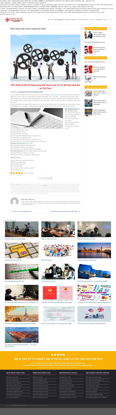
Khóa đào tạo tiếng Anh (65, 388)
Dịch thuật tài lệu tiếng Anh (17, 143)
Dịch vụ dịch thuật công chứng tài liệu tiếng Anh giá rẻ (91, 323)
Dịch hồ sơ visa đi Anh (12, 377)
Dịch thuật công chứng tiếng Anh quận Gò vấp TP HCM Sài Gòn (21, 302)
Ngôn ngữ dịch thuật (37, 185)
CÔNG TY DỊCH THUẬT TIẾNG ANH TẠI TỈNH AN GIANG (99, 34)
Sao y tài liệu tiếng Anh (12, 397)
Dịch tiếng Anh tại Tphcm (27, 185)
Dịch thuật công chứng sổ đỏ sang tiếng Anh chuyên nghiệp (56, 302)
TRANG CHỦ (50, 19)
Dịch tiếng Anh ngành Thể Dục (67, 394)
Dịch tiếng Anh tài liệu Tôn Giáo (67, 397)
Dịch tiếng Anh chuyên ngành (48, 184)
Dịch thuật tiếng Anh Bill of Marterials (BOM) (58, 187)
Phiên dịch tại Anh (37, 377)
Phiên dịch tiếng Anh (70, 19)
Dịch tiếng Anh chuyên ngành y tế (94, 380)
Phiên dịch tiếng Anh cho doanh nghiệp (15, 239)
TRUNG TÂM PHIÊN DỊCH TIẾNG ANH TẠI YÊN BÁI (99, 93)
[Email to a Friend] (45, 178)
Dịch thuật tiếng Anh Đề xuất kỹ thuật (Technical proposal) (26, 188)
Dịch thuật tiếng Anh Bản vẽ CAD (54, 185)
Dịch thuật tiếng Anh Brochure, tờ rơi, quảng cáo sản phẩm (92, 281)
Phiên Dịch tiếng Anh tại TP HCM (86, 239)
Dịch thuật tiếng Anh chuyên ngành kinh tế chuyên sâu (99, 49)
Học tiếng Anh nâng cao (65, 383)
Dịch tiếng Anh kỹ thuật (60, 184)
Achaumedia (34, 405)
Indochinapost (44, 405)
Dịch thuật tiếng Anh (37, 184)
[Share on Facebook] (39, 178)
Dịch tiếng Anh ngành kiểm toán (14, 391)
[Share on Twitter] (42, 178)
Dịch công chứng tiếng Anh (26, 184)
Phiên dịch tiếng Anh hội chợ (40, 385)
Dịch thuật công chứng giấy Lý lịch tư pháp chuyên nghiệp (56, 323)
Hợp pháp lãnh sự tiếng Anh (66, 385)
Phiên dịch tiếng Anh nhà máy (40, 391)
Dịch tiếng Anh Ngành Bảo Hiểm (94, 394)
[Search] (110, 19)
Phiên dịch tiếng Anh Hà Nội (40, 383)
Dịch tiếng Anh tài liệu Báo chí (67, 391)
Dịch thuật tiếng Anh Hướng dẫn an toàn (23, 190)
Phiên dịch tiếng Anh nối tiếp (40, 394)
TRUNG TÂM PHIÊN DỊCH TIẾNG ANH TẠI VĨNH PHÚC (99, 102)
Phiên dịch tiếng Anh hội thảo (49, 239)
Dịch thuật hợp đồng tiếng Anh (14, 385)
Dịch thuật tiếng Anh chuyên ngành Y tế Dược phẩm (64, 211)
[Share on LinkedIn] (51, 178)
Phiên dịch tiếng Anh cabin (40, 380)
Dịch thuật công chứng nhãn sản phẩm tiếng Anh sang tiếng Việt (93, 302)
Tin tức (91, 19)
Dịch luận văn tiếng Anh (12, 380)
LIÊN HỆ (105, 19)
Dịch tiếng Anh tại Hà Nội (15, 185)
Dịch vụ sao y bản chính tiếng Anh (22, 211)
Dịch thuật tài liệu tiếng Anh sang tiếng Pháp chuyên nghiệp (20, 323)
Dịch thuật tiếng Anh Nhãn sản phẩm (41, 191)
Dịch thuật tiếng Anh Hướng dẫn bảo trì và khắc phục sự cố (45, 190)
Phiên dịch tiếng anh (46, 260)
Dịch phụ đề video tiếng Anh (13, 383)
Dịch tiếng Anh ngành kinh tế (13, 394)
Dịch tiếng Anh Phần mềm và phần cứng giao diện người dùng (34, 193)
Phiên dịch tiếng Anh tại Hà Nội (13, 260)
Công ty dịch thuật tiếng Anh (48, 281)
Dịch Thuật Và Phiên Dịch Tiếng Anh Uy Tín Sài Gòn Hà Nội (58, 358)
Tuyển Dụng (98, 19)
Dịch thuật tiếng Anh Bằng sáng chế (69, 185)
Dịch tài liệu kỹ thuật (71, 109)
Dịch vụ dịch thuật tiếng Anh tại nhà (95, 42)
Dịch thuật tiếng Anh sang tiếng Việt (14, 281)
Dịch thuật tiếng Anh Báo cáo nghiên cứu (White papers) (36, 187)
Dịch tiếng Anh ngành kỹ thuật (72, 184)
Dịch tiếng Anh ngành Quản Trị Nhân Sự (96, 397)
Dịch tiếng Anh (59, 19)
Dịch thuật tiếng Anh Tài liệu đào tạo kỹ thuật (59, 191)
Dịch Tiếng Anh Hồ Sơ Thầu (96, 28)
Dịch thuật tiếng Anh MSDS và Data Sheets (24, 191)
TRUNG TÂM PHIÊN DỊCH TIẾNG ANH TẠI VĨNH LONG (99, 112)
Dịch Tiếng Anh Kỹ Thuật (96, 58)
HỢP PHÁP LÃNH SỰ (83, 19)
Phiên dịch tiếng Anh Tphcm (40, 397)
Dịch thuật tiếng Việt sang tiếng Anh (86, 260)
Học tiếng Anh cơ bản (65, 377)
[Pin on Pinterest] (48, 178)
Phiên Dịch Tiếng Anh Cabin (96, 87)
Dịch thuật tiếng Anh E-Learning (47, 188)
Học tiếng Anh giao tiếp (65, 380)
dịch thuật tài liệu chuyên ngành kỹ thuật (31, 92)
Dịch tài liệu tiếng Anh (16, 151)
